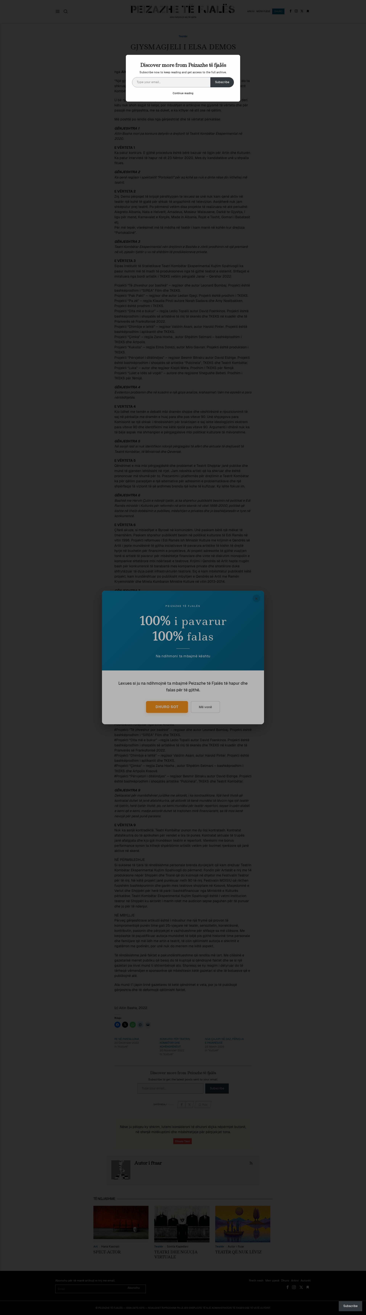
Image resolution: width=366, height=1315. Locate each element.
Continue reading (183, 93)
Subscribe (222, 82)
